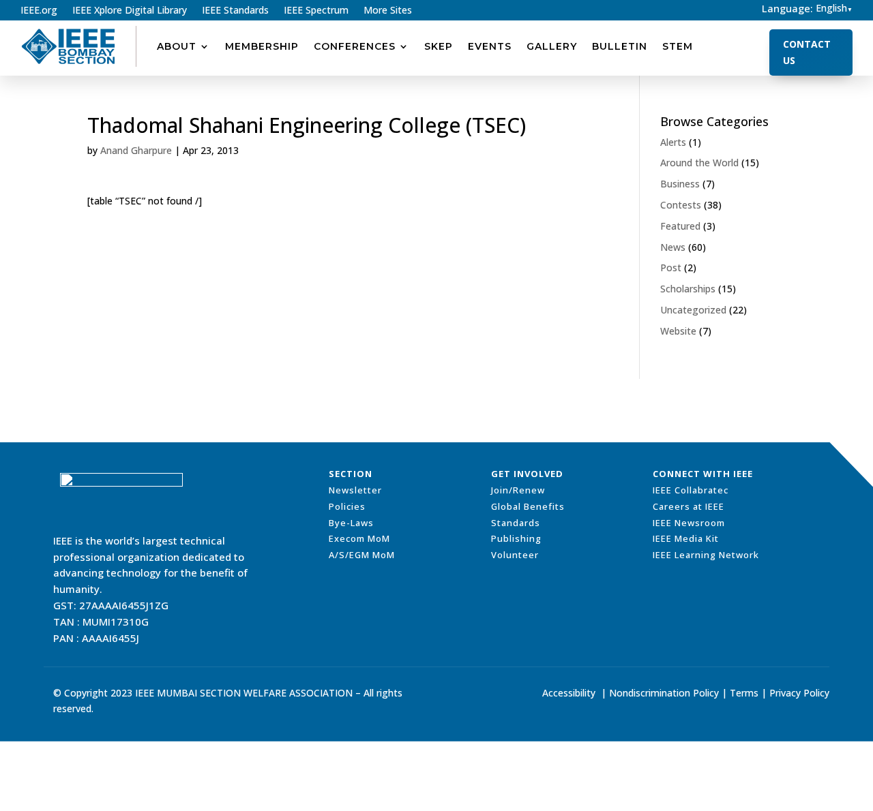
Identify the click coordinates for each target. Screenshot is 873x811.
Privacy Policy (799, 692)
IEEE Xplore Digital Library (129, 10)
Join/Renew (518, 490)
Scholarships (687, 288)
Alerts (673, 142)
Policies (347, 506)
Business (680, 183)
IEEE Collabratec (690, 490)
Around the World (699, 162)
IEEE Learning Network (706, 555)
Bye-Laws (351, 523)
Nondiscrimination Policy (664, 692)
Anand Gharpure (136, 150)
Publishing (516, 538)
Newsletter (355, 490)
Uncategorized (693, 309)
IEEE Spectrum (316, 10)
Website (678, 330)
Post (670, 267)
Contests (680, 204)
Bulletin (619, 46)
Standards (515, 523)
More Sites (388, 10)
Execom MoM (359, 538)
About (176, 46)
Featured (680, 225)
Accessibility (568, 692)
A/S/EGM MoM (362, 555)
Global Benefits (528, 506)
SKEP (438, 46)
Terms (744, 692)
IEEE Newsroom (689, 523)
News (672, 247)
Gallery (552, 46)
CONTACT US (807, 52)
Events (490, 46)
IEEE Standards (235, 10)
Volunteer (515, 555)
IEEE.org (38, 10)
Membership (262, 46)
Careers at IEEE (688, 506)
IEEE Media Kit (686, 538)
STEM (677, 46)
